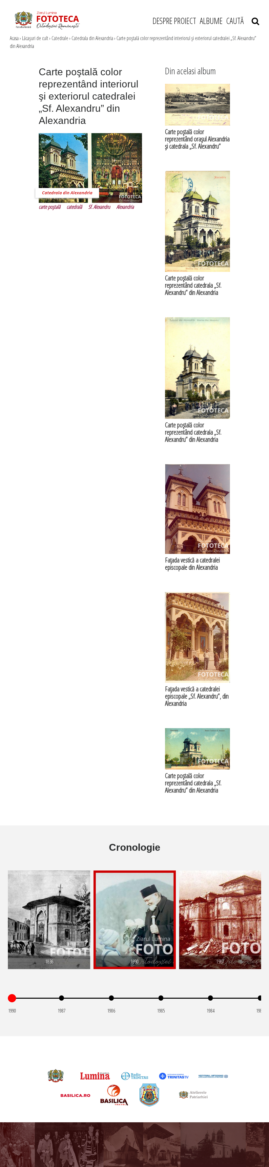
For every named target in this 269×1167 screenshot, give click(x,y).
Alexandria (125, 206)
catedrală (74, 206)
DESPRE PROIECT (174, 20)
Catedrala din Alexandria (92, 38)
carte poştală (49, 206)
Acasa (14, 38)
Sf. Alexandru (99, 206)
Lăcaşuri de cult (35, 38)
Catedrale (60, 38)
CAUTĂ (239, 20)
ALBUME (211, 20)
